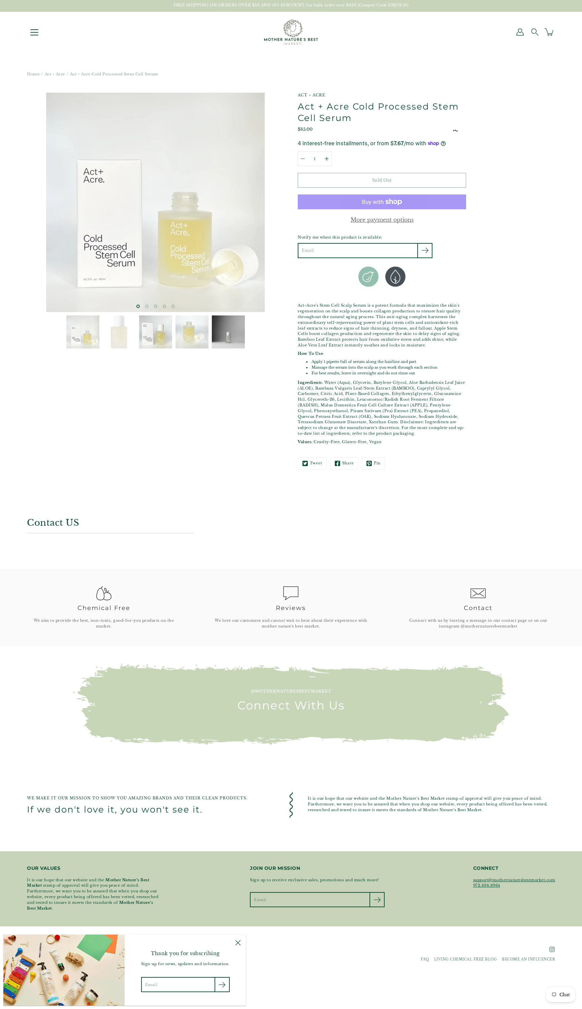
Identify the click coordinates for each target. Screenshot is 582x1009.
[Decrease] (303, 158)
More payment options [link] (382, 219)
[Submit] (377, 899)
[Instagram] (552, 949)
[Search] (534, 32)
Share (348, 463)
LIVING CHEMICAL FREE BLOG (465, 959)
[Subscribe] (424, 250)
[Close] (238, 943)
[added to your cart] (549, 32)
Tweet (316, 463)
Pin (377, 463)
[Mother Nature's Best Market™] (291, 32)
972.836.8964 (486, 885)
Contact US (53, 522)
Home (33, 74)
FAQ (425, 959)
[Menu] (34, 32)
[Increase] (327, 158)
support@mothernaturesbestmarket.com (514, 880)
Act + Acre (55, 74)
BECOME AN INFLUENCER (528, 959)
